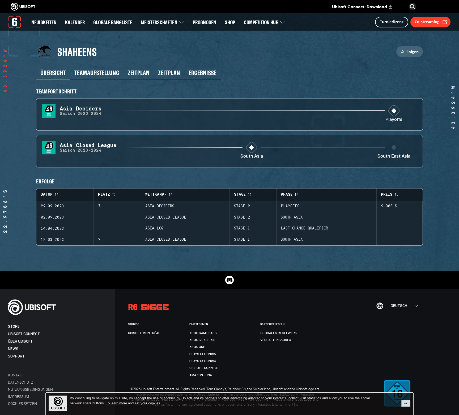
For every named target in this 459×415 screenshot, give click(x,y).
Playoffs (393, 119)
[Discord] (229, 280)
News (13, 349)
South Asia (251, 156)
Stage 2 (242, 206)
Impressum (18, 396)
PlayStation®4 (202, 361)
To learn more (117, 403)
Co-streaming (427, 21)
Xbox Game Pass (203, 333)
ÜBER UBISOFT (20, 341)
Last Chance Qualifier (304, 228)
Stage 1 (242, 228)
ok (405, 403)
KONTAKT (16, 374)
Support (16, 356)
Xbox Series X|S (202, 340)
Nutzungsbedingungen (30, 389)
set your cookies (147, 403)
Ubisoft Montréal (144, 333)
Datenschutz (20, 382)
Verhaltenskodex (275, 340)
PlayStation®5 (202, 354)
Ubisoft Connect (24, 334)
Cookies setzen (22, 403)
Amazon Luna (200, 375)
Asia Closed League (165, 217)
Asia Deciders (159, 206)
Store (14, 326)
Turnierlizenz (391, 21)
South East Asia (393, 156)
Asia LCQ (154, 228)
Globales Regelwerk (278, 333)
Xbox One (197, 347)
